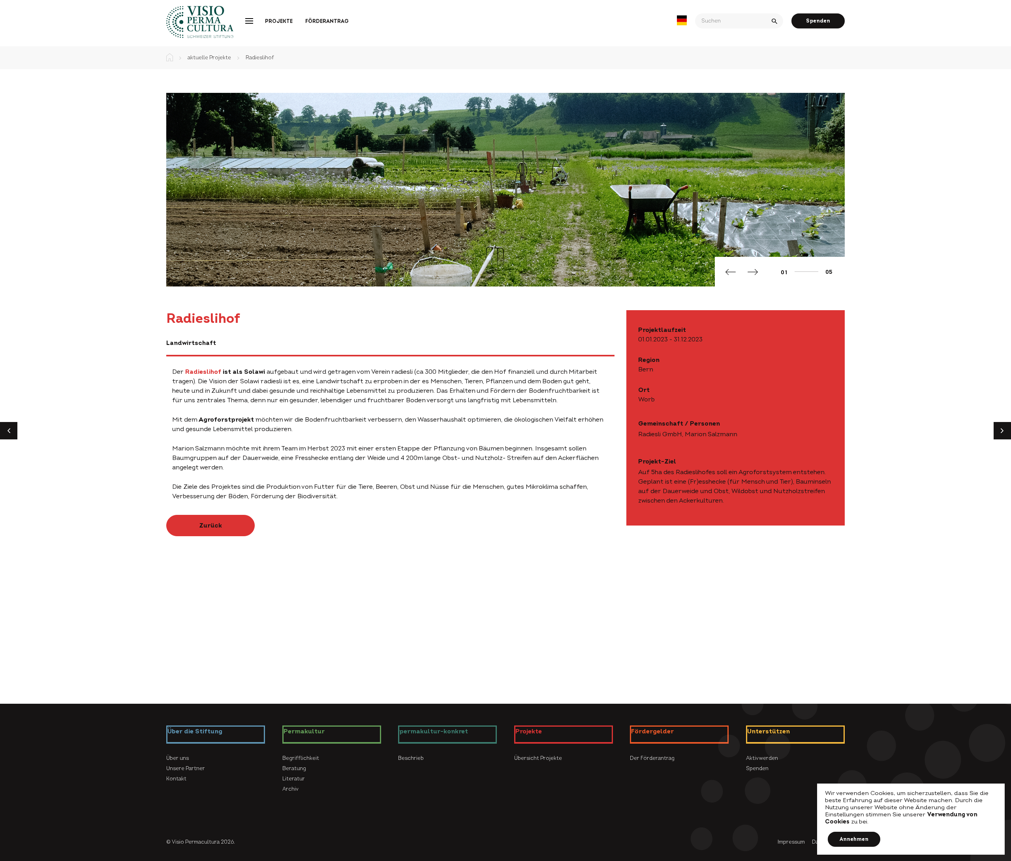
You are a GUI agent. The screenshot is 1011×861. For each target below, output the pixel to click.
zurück (11, 438)
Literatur (293, 779)
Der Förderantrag (652, 758)
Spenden (818, 21)
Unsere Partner (185, 768)
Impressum (791, 842)
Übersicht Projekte (538, 758)
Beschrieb (411, 758)
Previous (731, 273)
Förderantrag (327, 21)
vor (1005, 433)
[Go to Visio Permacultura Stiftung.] (169, 58)
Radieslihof (203, 372)
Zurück (210, 525)
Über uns (177, 758)
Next (753, 273)
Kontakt (176, 779)
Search (775, 20)
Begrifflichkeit (300, 758)
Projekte (279, 21)
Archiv (290, 789)
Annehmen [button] (854, 839)
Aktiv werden (762, 758)
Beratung (294, 768)
